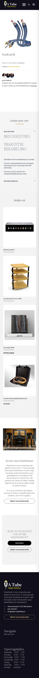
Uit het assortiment (13, 66)
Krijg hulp (34, 86)
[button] (34, 440)
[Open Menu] (24, 4)
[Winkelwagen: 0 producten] (33, 4)
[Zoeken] (29, 4)
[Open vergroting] (18, 33)
